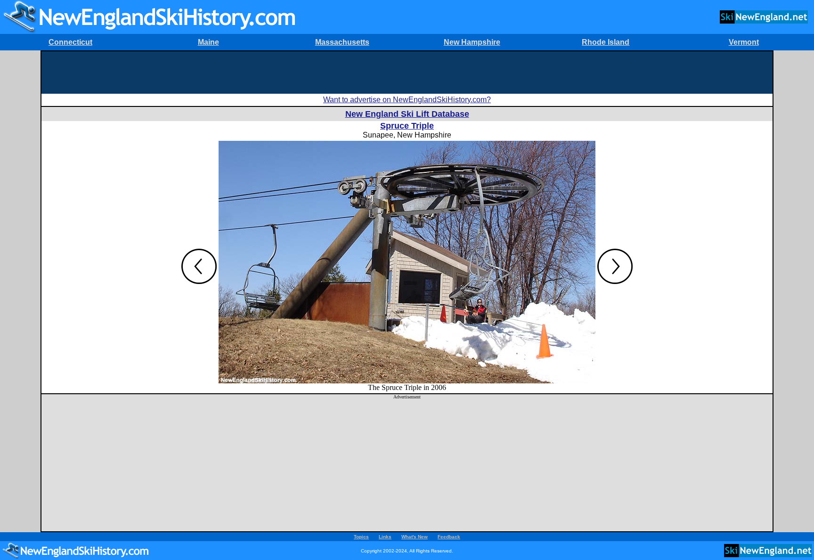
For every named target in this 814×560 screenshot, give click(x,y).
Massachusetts (342, 42)
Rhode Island (605, 42)
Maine (208, 42)
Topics (361, 536)
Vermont (744, 42)
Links (385, 536)
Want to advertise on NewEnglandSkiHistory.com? (407, 100)
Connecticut (70, 42)
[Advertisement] (407, 72)
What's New (414, 536)
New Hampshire (472, 42)
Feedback (449, 536)
